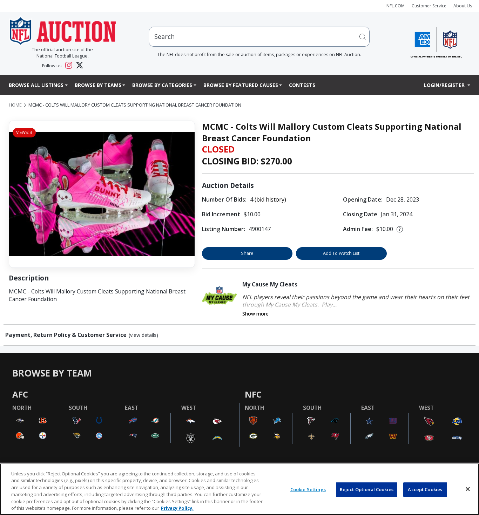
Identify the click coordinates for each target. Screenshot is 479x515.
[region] (239, 489)
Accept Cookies (425, 489)
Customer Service (429, 6)
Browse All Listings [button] (36, 85)
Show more (255, 313)
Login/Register (445, 85)
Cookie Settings (308, 489)
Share (247, 253)
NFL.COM (395, 6)
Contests (302, 85)
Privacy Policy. (177, 507)
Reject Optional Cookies (366, 489)
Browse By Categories (162, 85)
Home (15, 105)
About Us (462, 6)
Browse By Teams (98, 85)
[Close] (467, 489)
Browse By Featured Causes (240, 85)
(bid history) (270, 199)
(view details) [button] (143, 335)
